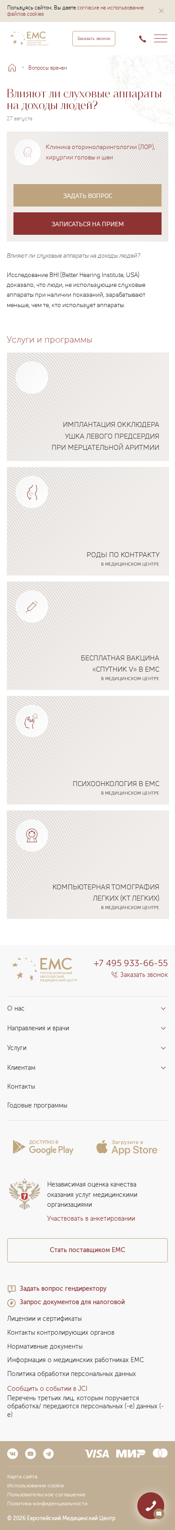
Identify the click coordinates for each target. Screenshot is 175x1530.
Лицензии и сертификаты (44, 1319)
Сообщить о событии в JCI (47, 1389)
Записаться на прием (88, 224)
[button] (161, 11)
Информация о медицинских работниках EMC (75, 1360)
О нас (16, 1008)
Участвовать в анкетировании (91, 1218)
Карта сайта (22, 1476)
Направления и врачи (38, 1028)
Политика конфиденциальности (47, 1503)
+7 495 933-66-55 (131, 963)
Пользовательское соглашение (46, 1494)
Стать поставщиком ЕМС (87, 1250)
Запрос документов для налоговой (72, 1302)
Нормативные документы (45, 1346)
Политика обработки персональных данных (71, 1374)
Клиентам (21, 1068)
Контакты (21, 1086)
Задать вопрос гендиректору (63, 1289)
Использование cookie (35, 1485)
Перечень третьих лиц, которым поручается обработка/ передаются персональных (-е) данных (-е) (85, 1406)
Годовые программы (37, 1105)
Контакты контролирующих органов (60, 1333)
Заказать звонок (93, 38)
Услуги (16, 1048)
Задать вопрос (87, 195)
